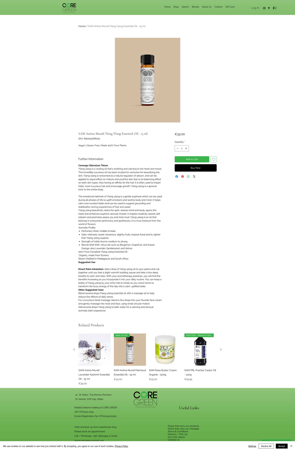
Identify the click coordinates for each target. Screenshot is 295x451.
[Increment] (186, 148)
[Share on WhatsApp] (188, 176)
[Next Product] (221, 349)
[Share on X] (194, 176)
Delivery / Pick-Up (177, 434)
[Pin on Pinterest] (182, 176)
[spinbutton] (181, 148)
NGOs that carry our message (183, 428)
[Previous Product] (74, 349)
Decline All (266, 446)
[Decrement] (177, 148)
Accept (281, 446)
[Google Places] (268, 8)
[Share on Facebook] (177, 176)
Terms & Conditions (178, 431)
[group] (147, 359)
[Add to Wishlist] (213, 159)
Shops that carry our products (183, 426)
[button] (275, 7)
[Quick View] (95, 349)
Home (81, 26)
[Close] (291, 446)
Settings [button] (252, 446)
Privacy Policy (121, 446)
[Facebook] (273, 8)
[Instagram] (264, 8)
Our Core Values (176, 437)
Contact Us (173, 439)
